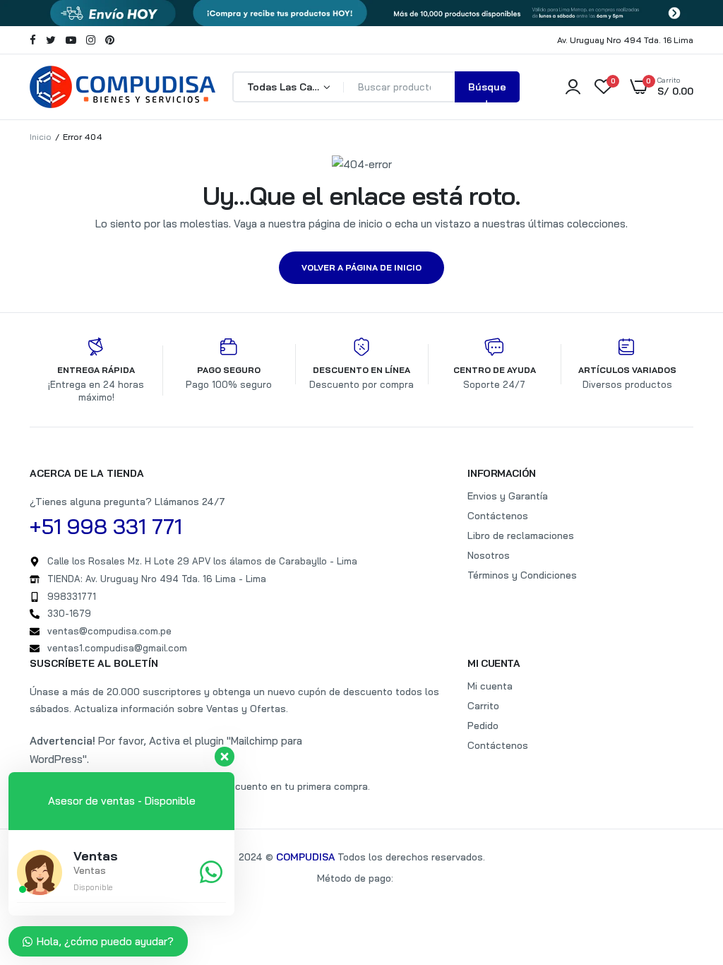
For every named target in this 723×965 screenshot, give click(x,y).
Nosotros (488, 555)
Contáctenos (497, 515)
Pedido (482, 725)
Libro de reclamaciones (520, 535)
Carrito (483, 705)
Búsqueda (487, 91)
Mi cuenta (490, 686)
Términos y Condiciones (522, 575)
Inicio (41, 136)
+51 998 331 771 (106, 526)
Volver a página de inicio (361, 267)
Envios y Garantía (507, 496)
